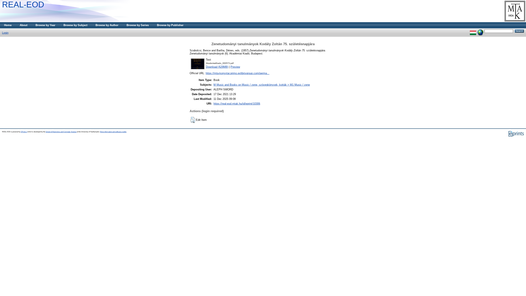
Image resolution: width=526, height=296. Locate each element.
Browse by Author (107, 25)
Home (8, 25)
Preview (235, 66)
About (23, 25)
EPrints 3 (24, 132)
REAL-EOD (23, 4)
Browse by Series (138, 25)
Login (5, 32)
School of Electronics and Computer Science (61, 132)
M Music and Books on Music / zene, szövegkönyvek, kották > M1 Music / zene (261, 84)
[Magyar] (473, 30)
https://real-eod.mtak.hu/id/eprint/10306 (236, 103)
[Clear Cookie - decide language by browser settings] (480, 30)
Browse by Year (45, 25)
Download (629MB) (217, 66)
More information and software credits (113, 132)
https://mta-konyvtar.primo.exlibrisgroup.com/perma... (237, 73)
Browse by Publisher (170, 25)
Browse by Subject (75, 25)
